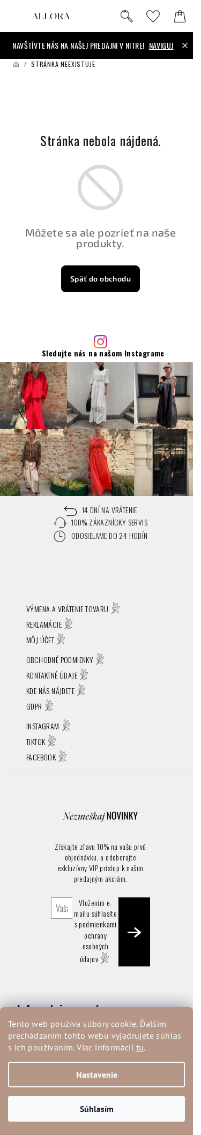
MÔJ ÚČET (40, 639)
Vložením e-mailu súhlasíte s (95, 930)
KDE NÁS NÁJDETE (50, 690)
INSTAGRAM (42, 726)
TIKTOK (35, 741)
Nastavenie (96, 1074)
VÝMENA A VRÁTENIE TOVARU (67, 608)
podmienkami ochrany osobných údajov (97, 941)
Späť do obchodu (100, 278)
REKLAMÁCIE (44, 624)
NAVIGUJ (161, 45)
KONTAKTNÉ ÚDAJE (51, 675)
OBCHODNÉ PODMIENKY (59, 659)
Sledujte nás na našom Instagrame (103, 353)
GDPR (34, 706)
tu (140, 1047)
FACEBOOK (41, 757)
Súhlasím (97, 1108)
